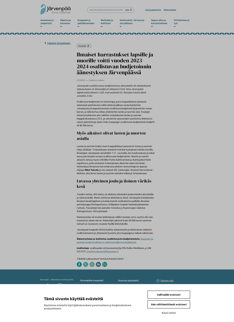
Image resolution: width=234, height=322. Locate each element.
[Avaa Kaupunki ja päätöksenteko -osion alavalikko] (78, 26)
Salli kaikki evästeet (169, 294)
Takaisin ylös (167, 280)
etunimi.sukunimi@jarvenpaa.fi (102, 251)
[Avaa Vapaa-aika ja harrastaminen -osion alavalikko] (152, 26)
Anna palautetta (153, 10)
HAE (127, 10)
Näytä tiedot (169, 312)
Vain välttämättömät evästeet (169, 304)
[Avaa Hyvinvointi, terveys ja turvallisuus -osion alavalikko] (120, 26)
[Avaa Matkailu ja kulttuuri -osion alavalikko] (102, 26)
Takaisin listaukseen (58, 43)
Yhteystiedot (170, 10)
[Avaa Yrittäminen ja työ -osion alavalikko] (175, 26)
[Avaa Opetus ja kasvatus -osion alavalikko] (61, 26)
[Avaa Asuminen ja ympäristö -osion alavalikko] (41, 26)
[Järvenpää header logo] (55, 10)
